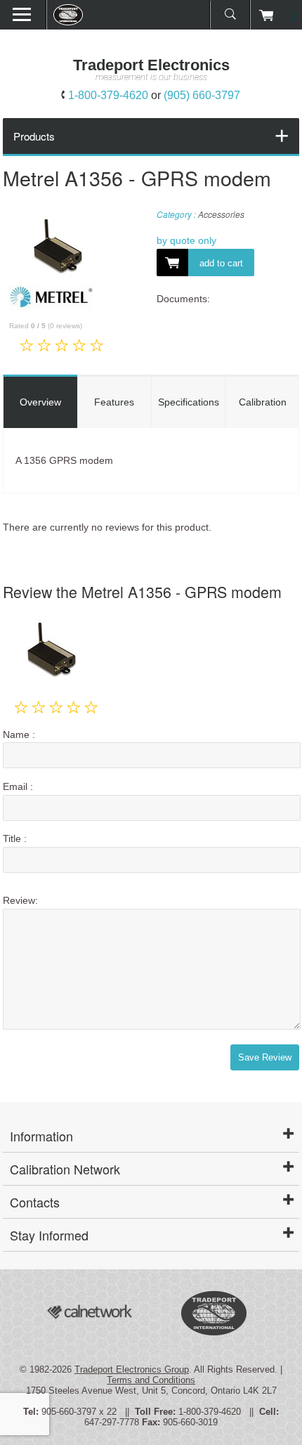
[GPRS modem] (56, 247)
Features (114, 402)
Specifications (188, 402)
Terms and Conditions (151, 1380)
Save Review (264, 1057)
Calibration (263, 402)
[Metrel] (51, 306)
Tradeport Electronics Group (131, 1369)
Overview (40, 402)
